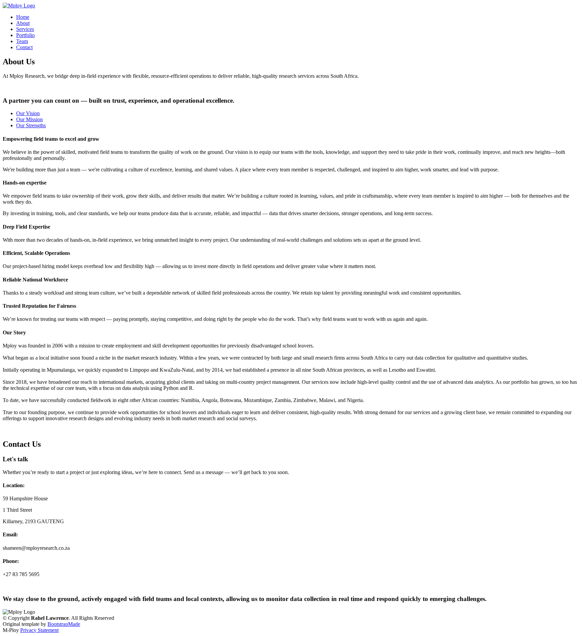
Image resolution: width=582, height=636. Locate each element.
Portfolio (25, 35)
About (23, 23)
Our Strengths (31, 125)
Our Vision (28, 113)
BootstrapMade (63, 624)
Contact (24, 47)
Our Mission (29, 119)
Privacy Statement (39, 630)
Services (25, 29)
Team (22, 41)
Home (22, 17)
